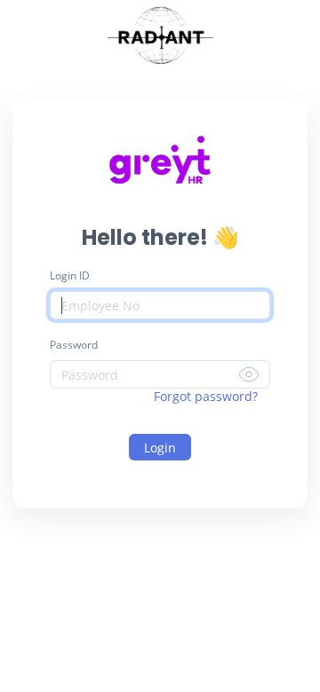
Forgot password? (206, 396)
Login (160, 447)
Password (74, 344)
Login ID (70, 275)
